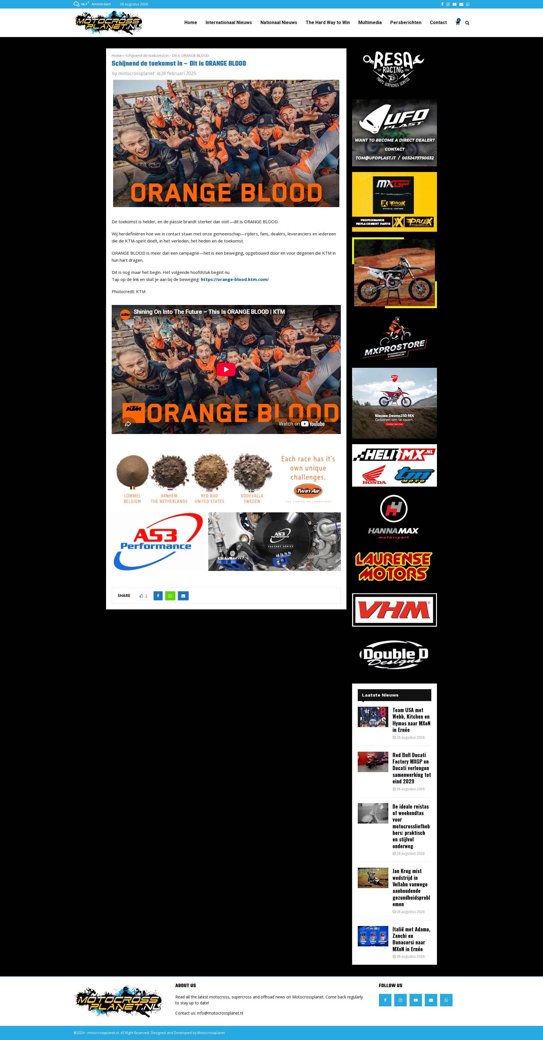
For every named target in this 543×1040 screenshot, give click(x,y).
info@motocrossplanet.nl (220, 1013)
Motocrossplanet (211, 1032)
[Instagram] (400, 1000)
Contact (438, 22)
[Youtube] (416, 1000)
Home (190, 22)
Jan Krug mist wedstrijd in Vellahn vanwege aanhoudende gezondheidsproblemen (411, 887)
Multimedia (370, 22)
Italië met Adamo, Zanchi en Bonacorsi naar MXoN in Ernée (411, 939)
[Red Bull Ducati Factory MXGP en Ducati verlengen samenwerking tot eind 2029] (373, 762)
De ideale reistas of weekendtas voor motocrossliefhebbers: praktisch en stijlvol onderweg (411, 826)
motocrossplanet (136, 73)
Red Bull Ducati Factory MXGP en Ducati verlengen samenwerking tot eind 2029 (412, 768)
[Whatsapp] (446, 1000)
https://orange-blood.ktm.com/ (235, 279)
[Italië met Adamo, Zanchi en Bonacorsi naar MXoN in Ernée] (373, 936)
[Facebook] (385, 1000)
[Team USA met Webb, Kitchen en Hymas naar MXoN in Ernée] (373, 717)
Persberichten (405, 22)
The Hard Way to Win (328, 22)
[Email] (431, 1000)
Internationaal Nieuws (229, 22)
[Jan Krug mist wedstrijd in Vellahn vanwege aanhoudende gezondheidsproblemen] (373, 878)
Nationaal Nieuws (278, 22)
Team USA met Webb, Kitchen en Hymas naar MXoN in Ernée (411, 719)
